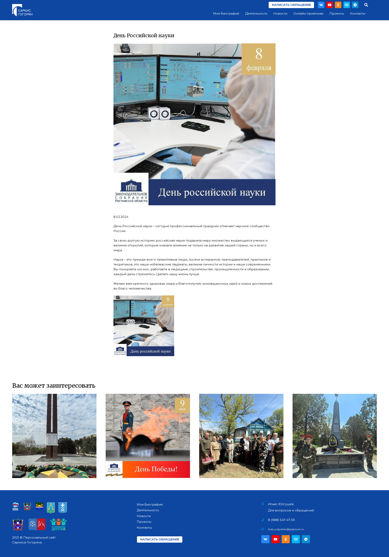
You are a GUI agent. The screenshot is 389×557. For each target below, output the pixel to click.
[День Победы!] (148, 436)
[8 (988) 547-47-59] (264, 520)
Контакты (144, 527)
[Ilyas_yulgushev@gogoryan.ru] (264, 529)
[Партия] (346, 5)
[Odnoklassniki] (338, 5)
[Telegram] (355, 5)
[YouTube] (329, 5)
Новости (144, 516)
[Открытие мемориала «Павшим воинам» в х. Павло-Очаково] (335, 436)
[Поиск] (366, 5)
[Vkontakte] (321, 5)
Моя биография (150, 504)
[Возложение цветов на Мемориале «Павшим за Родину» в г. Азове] (54, 436)
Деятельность (148, 510)
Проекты (144, 522)
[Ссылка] (22, 10)
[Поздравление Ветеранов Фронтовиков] (241, 436)
